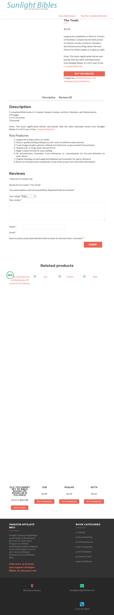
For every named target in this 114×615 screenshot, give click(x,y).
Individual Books (83, 78)
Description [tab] (48, 97)
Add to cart (20, 508)
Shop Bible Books (67, 15)
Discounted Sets (85, 537)
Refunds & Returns (32, 590)
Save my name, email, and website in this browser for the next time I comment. (45, 238)
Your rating (15, 196)
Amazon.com (15, 554)
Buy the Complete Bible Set (94, 15)
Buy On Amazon (84, 74)
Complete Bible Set (73, 66)
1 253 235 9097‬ (82, 609)
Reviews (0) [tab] (65, 97)
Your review (15, 200)
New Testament (84, 546)
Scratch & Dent (84, 556)
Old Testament (84, 551)
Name (12, 226)
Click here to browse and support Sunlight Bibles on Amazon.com (23, 567)
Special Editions (82, 81)
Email (12, 232)
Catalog (81, 532)
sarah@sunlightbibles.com (82, 590)
